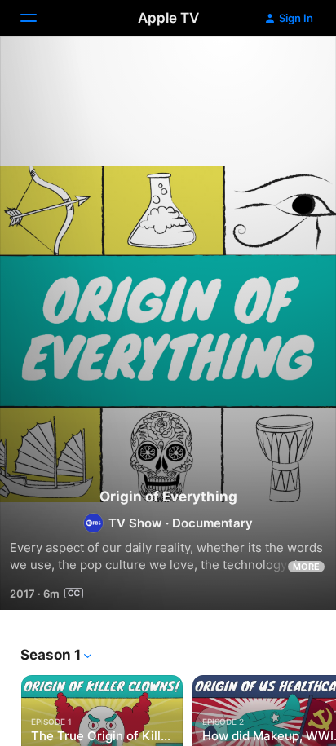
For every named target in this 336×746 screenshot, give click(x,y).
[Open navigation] (38, 18)
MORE (306, 566)
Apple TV (168, 18)
